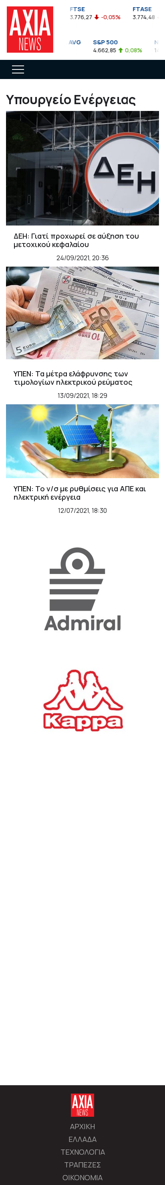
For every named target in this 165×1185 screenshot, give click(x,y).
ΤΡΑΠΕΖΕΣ (82, 1164)
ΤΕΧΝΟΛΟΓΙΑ (82, 1152)
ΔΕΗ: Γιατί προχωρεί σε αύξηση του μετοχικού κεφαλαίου (76, 240)
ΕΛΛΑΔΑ (82, 1139)
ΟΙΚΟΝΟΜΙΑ (82, 1177)
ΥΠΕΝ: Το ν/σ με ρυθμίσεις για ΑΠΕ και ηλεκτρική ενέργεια (80, 493)
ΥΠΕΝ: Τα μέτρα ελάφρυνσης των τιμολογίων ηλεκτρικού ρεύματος (73, 378)
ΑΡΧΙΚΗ (82, 1126)
